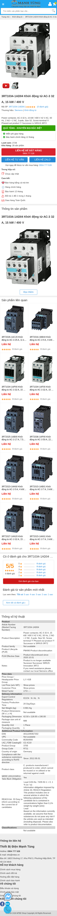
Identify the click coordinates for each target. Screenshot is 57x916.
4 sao (32, 594)
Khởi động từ (30, 110)
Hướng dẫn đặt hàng (9, 877)
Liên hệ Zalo (42, 159)
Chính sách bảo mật (9, 892)
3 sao (38, 594)
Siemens (19, 110)
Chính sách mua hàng (10, 869)
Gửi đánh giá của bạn (29, 581)
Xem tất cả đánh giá (16, 602)
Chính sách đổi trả (8, 873)
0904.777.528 (45, 165)
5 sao (26, 594)
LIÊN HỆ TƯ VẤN (14, 159)
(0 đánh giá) (42, 106)
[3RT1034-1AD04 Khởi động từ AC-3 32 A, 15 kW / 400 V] (15, 86)
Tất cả (20, 594)
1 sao (50, 594)
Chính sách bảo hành (10, 880)
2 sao (44, 594)
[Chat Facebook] (8, 896)
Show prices (29, 685)
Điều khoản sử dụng (9, 888)
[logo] (27, 4)
